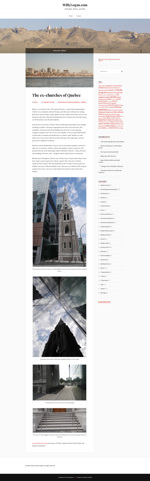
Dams (102, 210)
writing (121, 128)
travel (121, 123)
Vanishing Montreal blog (40, 443)
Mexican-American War (107, 112)
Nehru (122, 116)
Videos (103, 288)
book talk (119, 93)
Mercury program (113, 110)
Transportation (105, 272)
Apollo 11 (112, 90)
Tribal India (104, 280)
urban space (110, 126)
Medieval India (105, 235)
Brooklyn (105, 95)
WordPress (70, 477)
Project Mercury (116, 118)
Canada (83, 102)
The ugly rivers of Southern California (112, 166)
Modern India (105, 243)
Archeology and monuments (69, 102)
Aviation (103, 197)
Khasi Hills (105, 107)
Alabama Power (109, 87)
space (121, 121)
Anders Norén (87, 477)
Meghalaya (118, 107)
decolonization (102, 99)
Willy (36, 102)
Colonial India (105, 206)
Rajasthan (102, 120)
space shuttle (103, 123)
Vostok (103, 128)
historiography (112, 103)
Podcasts (103, 251)
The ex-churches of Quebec (56, 95)
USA (102, 284)
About (71, 16)
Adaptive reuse (105, 185)
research (110, 120)
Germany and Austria (107, 218)
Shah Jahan (106, 121)
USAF (117, 126)
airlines (119, 86)
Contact (78, 16)
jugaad (99, 107)
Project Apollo (106, 118)
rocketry (117, 120)
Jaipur (121, 105)
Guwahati (110, 101)
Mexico (103, 239)
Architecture (104, 193)
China (114, 95)
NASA (118, 116)
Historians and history (107, 222)
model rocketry (115, 114)
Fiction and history (106, 214)
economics (113, 99)
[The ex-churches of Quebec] (59, 70)
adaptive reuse (111, 86)
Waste (107, 128)
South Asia (104, 259)
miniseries (108, 114)
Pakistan (100, 118)
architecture (111, 93)
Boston (100, 95)
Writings (103, 293)
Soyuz (117, 121)
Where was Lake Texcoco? (108, 156)
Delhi (109, 99)
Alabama (101, 88)
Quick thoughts (105, 255)
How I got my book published (109, 152)
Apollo (107, 90)
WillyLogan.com (75, 5)
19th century (102, 86)
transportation (114, 124)
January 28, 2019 (48, 102)
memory (103, 109)
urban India (101, 126)
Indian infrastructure (107, 231)
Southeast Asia (105, 264)
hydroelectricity (103, 105)
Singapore (113, 121)
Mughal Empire (111, 116)
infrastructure (114, 105)
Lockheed (111, 107)
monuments (101, 116)
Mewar (121, 110)
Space (102, 268)
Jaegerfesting (105, 302)
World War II (113, 128)
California (110, 95)
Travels (103, 276)
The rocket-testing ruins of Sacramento (112, 141)
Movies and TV (105, 247)
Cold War (112, 97)
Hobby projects (105, 226)
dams (119, 97)
